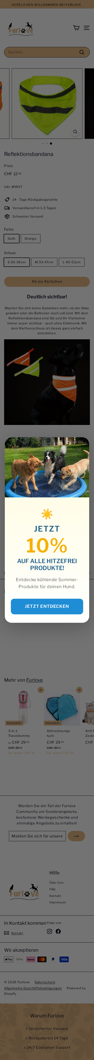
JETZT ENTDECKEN (47, 606)
